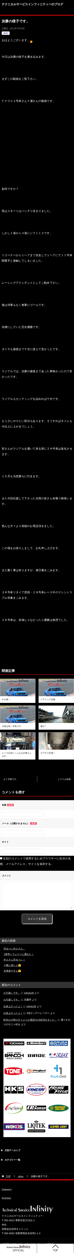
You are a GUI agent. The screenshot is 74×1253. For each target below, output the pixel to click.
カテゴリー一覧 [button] (12, 1160)
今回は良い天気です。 (12, 726)
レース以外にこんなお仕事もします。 (17, 754)
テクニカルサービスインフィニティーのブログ (32, 4)
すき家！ (6, 699)
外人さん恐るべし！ (14, 959)
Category (7, 1189)
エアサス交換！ (47, 753)
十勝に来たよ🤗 (12, 965)
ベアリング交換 (47, 699)
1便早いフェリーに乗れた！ (19, 954)
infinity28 (29, 993)
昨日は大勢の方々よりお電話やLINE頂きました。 (30, 1019)
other (5, 33)
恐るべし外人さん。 (14, 948)
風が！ (43, 726)
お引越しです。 (11, 993)
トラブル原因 (64, 779)
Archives (6, 1198)
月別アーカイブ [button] (12, 1150)
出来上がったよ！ (13, 1006)
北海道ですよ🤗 (12, 970)
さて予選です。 (10, 779)
